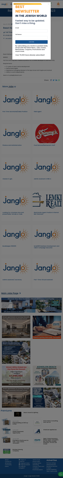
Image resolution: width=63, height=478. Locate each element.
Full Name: (18, 34)
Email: (17, 28)
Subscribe (31, 42)
